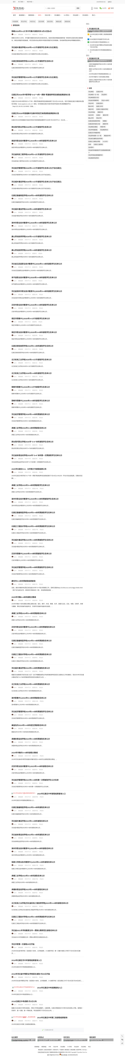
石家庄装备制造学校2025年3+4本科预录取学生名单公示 (33, 513)
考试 (93, 15)
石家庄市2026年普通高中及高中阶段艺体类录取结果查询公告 (35, 113)
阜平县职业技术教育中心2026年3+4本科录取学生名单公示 (34, 277)
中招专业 (32, 21)
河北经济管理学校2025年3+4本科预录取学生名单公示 (32, 567)
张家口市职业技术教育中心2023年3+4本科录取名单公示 (33, 862)
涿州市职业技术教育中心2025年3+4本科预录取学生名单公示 (35, 499)
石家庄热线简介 (48, 1049)
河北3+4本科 (105, 100)
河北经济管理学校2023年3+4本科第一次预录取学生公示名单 (35, 780)
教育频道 (31, 15)
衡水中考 (91, 106)
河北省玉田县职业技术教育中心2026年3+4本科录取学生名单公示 (37, 264)
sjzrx (15, 34)
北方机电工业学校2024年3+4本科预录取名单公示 (31, 684)
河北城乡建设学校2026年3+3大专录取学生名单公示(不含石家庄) (36, 182)
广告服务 (61, 1049)
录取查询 (67, 21)
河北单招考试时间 (93, 158)
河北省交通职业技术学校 (95, 138)
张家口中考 (99, 106)
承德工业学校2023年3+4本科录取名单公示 (28, 876)
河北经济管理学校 (93, 100)
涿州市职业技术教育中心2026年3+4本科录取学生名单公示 (34, 223)
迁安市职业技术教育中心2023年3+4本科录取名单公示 (32, 766)
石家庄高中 (99, 103)
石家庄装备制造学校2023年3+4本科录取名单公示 (31, 807)
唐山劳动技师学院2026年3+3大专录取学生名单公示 (32, 237)
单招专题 (29, 1)
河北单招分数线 (92, 127)
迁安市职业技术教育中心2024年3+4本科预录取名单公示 (33, 627)
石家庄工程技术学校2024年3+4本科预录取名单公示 (32, 654)
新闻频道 (21, 15)
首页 (14, 1)
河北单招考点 (104, 129)
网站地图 (73, 1049)
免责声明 (78, 1049)
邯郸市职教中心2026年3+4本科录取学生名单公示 (31, 401)
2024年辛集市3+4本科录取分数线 (25, 753)
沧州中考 (91, 115)
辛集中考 (102, 127)
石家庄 (98, 115)
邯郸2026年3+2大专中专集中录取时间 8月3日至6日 (32, 31)
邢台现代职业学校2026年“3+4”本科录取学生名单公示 (32, 442)
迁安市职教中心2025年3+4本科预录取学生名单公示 (32, 554)
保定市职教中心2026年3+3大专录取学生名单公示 (31, 319)
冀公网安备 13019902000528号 (69, 1055)
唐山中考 (91, 118)
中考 (39, 15)
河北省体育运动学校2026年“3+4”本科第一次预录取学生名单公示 (37, 455)
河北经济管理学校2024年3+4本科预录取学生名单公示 (32, 712)
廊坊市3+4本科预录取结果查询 (23, 581)
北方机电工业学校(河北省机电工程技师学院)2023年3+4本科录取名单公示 (40, 903)
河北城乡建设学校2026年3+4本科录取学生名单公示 (32, 209)
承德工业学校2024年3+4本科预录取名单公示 (29, 613)
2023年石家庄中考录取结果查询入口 (51, 794)
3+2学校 (66, 15)
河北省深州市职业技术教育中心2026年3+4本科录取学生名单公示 (37, 291)
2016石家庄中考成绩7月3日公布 (24, 1001)
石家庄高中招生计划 (94, 124)
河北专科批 (91, 112)
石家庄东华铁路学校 (94, 132)
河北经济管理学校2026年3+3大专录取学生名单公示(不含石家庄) (36, 168)
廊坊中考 (105, 115)
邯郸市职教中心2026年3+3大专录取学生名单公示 (31, 387)
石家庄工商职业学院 (94, 141)
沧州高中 (91, 147)
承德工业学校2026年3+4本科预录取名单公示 (29, 428)
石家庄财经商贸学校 (94, 121)
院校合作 (55, 1049)
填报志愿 (58, 21)
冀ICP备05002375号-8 (53, 1055)
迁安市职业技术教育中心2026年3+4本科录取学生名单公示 (34, 305)
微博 (112, 8)
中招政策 (15, 21)
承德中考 (105, 124)
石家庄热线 (41, 1052)
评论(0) (41, 34)
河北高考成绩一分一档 (94, 135)
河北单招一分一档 (93, 94)
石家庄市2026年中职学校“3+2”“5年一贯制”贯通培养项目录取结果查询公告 (41, 95)
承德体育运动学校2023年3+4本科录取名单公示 (30, 889)
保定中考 (91, 109)
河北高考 (75, 15)
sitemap (84, 1049)
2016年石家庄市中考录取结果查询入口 (27, 960)
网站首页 (40, 1049)
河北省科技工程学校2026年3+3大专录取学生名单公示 (32, 154)
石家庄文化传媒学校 (96, 1040)
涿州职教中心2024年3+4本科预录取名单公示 (29, 698)
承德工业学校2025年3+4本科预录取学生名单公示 (31, 485)
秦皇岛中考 (107, 135)
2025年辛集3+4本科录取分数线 (24, 597)
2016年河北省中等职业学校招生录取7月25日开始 (31, 974)
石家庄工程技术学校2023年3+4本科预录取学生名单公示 (33, 917)
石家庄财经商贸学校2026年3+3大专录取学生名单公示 (32, 61)
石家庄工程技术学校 (102, 109)
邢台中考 (98, 118)
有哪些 (105, 121)
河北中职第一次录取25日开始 (23, 944)
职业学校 (24, 21)
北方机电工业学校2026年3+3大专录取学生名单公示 (32, 360)
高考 (89, 144)
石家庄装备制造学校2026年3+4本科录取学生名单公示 (32, 195)
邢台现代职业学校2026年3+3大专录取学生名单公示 (32, 127)
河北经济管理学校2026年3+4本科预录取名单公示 (31, 414)
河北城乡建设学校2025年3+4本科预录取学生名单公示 (32, 540)
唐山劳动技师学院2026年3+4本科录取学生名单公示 (32, 250)
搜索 (78, 8)
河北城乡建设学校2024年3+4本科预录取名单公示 (31, 668)
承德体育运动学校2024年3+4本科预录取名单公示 (31, 739)
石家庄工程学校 (98, 144)
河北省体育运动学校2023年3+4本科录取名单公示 (31, 835)
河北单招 (85, 15)
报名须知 (50, 21)
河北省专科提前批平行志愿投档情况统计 (99, 150)
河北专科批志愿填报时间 (95, 155)
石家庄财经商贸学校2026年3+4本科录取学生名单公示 (32, 346)
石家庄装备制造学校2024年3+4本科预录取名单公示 (32, 641)
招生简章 (41, 21)
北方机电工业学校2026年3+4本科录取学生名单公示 (32, 373)
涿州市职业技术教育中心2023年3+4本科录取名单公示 (32, 848)
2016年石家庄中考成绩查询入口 (49, 988)
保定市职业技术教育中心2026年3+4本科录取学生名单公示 (34, 332)
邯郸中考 (100, 112)
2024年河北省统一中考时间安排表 (48, 1040)
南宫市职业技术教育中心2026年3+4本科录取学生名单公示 (34, 141)
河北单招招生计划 (93, 97)
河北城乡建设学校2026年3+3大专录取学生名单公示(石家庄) (35, 47)
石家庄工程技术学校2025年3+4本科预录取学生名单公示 (33, 526)
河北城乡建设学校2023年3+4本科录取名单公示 (30, 821)
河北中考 (47, 15)
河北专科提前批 (92, 129)
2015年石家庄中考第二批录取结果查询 (52, 1018)
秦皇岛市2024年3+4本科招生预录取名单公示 (29, 725)
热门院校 (20, 1)
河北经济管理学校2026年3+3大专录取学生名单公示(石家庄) (35, 77)
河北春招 (57, 15)
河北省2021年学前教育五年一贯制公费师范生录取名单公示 (34, 930)
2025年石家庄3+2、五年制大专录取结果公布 (29, 469)
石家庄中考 (99, 91)
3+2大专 (105, 141)
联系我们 (67, 1049)
